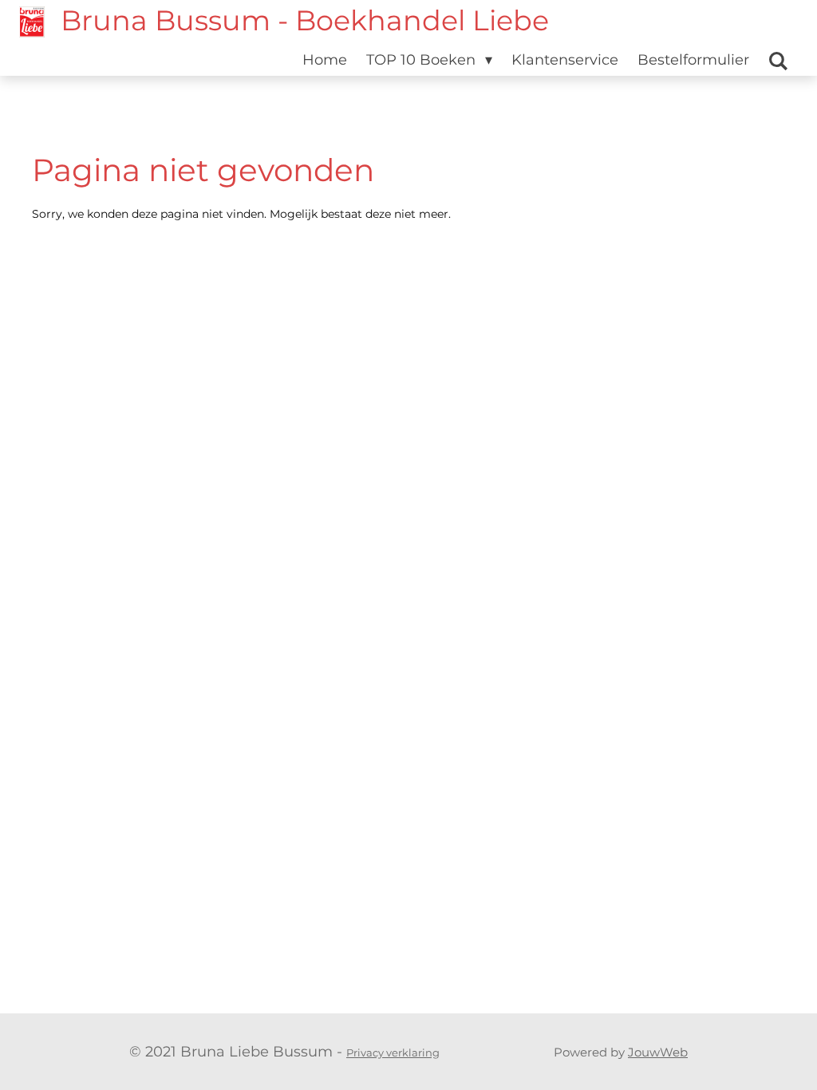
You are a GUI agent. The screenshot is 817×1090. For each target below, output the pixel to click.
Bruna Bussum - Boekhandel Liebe (305, 20)
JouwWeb (658, 1052)
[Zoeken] (778, 61)
